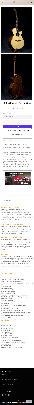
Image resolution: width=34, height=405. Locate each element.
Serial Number (7, 113)
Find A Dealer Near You (8, 382)
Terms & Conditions (7, 384)
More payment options (17, 134)
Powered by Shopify (18, 400)
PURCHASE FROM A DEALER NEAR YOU (17, 130)
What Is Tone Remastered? (9, 379)
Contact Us (5, 387)
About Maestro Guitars (8, 377)
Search (4, 374)
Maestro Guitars (9, 400)
